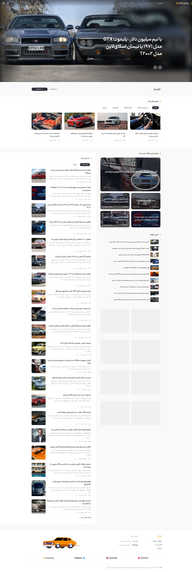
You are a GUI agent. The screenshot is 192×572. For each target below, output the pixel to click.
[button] (62, 542)
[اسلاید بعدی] (29, 128)
